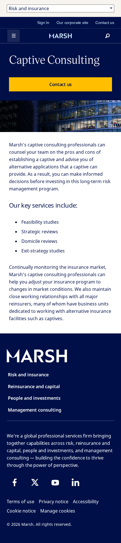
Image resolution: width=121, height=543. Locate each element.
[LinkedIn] (75, 482)
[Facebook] (14, 482)
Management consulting (34, 410)
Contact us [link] (104, 22)
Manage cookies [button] (57, 511)
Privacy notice (53, 501)
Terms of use (20, 501)
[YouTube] (55, 482)
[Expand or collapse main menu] (13, 36)
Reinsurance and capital (34, 386)
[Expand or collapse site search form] (107, 36)
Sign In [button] (43, 22)
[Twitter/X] (35, 482)
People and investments (34, 398)
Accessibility (85, 501)
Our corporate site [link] (72, 22)
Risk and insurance (28, 374)
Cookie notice (21, 511)
